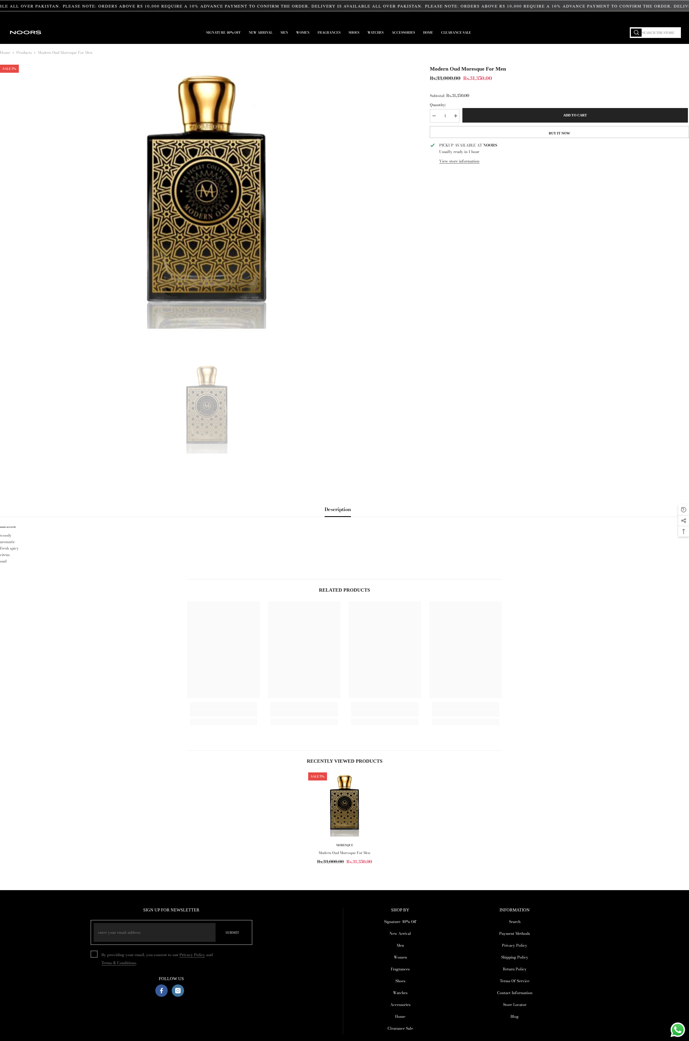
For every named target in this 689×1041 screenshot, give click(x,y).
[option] (207, 199)
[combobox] (655, 32)
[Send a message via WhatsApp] (677, 1029)
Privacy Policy (192, 955)
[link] (223, 713)
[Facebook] (161, 990)
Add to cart (576, 115)
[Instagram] (178, 990)
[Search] (655, 32)
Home (5, 52)
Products (24, 52)
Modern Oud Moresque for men (344, 852)
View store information (459, 161)
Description (338, 509)
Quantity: (438, 105)
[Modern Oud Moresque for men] (344, 805)
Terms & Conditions (118, 963)
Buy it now (559, 133)
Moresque (344, 845)
